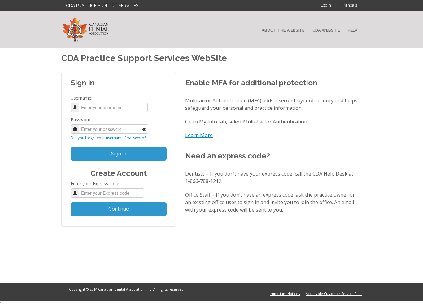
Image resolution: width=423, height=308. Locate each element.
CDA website (326, 30)
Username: (81, 98)
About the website (283, 30)
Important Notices (285, 293)
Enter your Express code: (95, 183)
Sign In (118, 154)
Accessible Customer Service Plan (334, 293)
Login (326, 5)
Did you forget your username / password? (108, 138)
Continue (118, 209)
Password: (81, 120)
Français (349, 5)
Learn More (199, 135)
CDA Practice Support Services (102, 5)
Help (352, 30)
